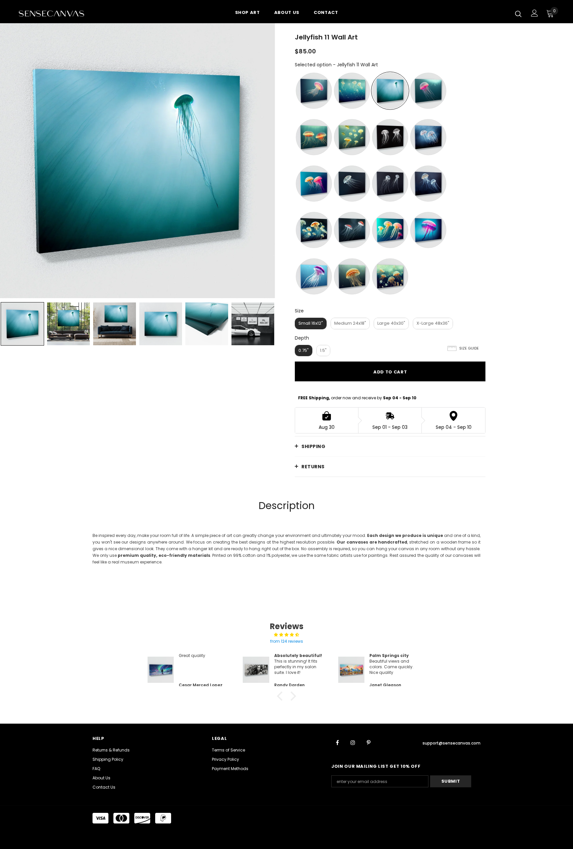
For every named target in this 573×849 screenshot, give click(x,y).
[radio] (314, 91)
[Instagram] (353, 742)
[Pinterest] (368, 742)
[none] (22, 324)
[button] (281, 696)
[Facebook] (337, 742)
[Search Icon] (518, 13)
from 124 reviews (286, 641)
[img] (286, 634)
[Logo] (57, 13)
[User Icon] (534, 13)
